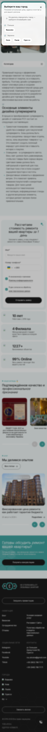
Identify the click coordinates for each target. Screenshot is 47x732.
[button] (40, 7)
